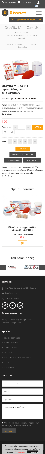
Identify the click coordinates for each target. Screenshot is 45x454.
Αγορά (38, 127)
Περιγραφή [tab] (22, 149)
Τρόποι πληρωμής (11, 343)
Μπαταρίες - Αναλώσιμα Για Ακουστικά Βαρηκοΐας (22, 36)
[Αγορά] (22, 243)
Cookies (7, 362)
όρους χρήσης (26, 423)
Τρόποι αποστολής (11, 348)
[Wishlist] (5, 132)
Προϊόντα (26, 32)
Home (17, 32)
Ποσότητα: (6, 127)
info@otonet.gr (26, 2)
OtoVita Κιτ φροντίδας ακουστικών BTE (22, 228)
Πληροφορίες (20, 452)
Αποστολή (8, 431)
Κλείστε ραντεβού (27, 19)
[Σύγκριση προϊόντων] (12, 132)
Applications (9, 367)
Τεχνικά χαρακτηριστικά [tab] (22, 154)
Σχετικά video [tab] (32, 160)
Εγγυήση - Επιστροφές (12, 338)
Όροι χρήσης (8, 353)
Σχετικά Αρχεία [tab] (13, 160)
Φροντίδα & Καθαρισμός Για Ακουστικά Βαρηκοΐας (22, 45)
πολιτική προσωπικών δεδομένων (16, 426)
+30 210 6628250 (10, 2)
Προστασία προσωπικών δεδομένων (17, 357)
